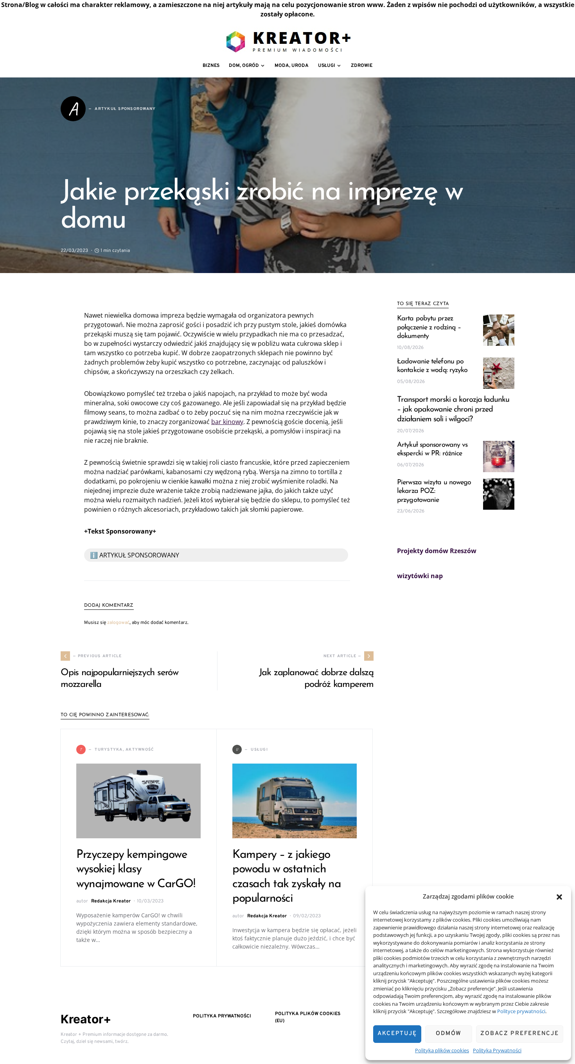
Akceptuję (397, 1033)
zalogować (118, 623)
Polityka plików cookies (442, 1050)
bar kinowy (227, 421)
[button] (559, 896)
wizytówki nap (420, 576)
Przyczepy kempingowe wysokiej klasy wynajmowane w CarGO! (135, 869)
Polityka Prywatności (497, 1050)
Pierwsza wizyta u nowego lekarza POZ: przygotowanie (434, 491)
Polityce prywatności (521, 1011)
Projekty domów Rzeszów (436, 550)
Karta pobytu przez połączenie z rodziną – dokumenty (429, 327)
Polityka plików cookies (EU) (307, 1017)
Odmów (449, 1033)
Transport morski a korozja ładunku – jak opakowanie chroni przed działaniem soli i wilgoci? (453, 409)
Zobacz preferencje (519, 1033)
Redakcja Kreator (111, 901)
